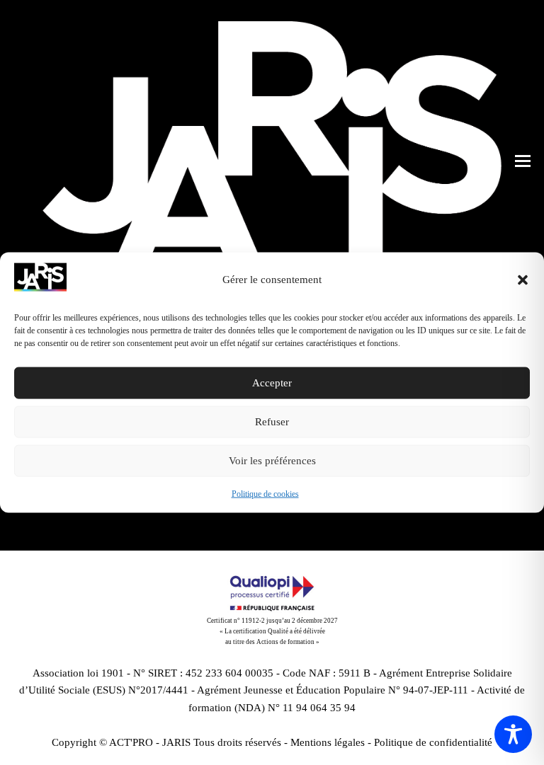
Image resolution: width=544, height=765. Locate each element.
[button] (523, 279)
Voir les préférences (272, 460)
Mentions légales (327, 742)
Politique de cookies (265, 494)
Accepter (272, 383)
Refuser (272, 421)
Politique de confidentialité (433, 742)
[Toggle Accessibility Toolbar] (513, 734)
